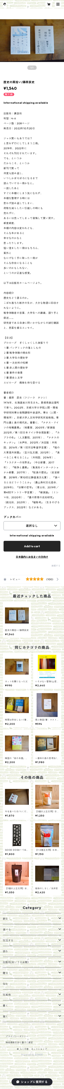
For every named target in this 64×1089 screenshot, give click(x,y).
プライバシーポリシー (17, 1036)
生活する (8, 940)
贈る (5, 973)
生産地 (7, 994)
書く (5, 1005)
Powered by (28, 1054)
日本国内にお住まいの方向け (32, 556)
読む (5, 951)
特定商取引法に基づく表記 (19, 1042)
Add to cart (32, 546)
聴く (5, 1016)
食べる (7, 929)
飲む (5, 918)
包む (5, 984)
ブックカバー (13, 517)
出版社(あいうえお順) (16, 962)
